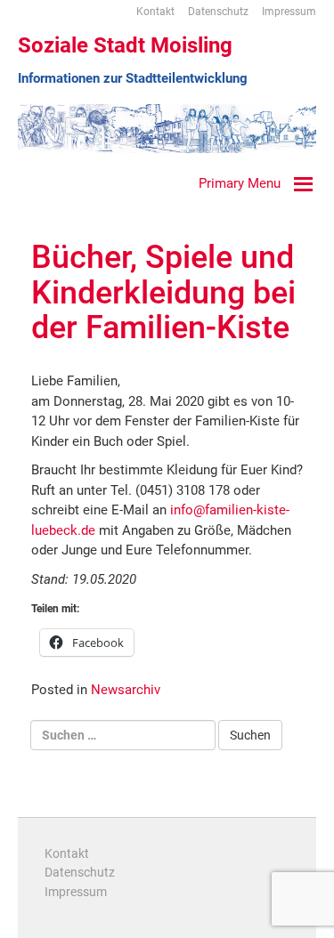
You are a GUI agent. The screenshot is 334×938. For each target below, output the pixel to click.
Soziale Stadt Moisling (125, 45)
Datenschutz (218, 11)
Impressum (289, 11)
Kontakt (155, 11)
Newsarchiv (125, 690)
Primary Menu (240, 183)
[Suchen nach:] (123, 735)
